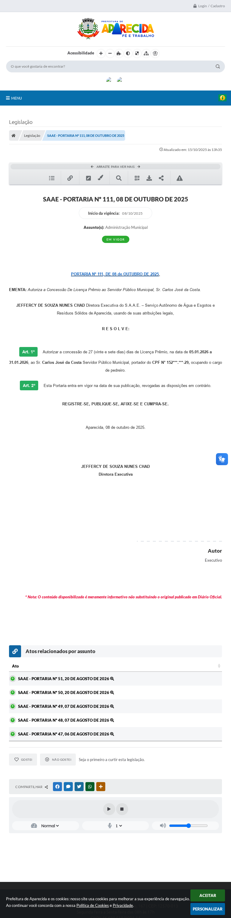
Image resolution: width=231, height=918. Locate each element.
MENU (16, 98)
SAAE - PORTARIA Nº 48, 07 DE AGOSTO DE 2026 (64, 720)
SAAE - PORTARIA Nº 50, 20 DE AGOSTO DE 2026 (64, 692)
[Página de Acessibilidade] (155, 53)
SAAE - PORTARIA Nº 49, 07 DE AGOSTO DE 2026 (64, 706)
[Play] (109, 809)
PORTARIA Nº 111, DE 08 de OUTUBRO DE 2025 (115, 274)
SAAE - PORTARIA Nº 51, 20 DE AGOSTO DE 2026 (64, 678)
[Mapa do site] (146, 53)
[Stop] (122, 809)
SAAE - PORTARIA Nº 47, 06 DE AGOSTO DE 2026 (64, 734)
